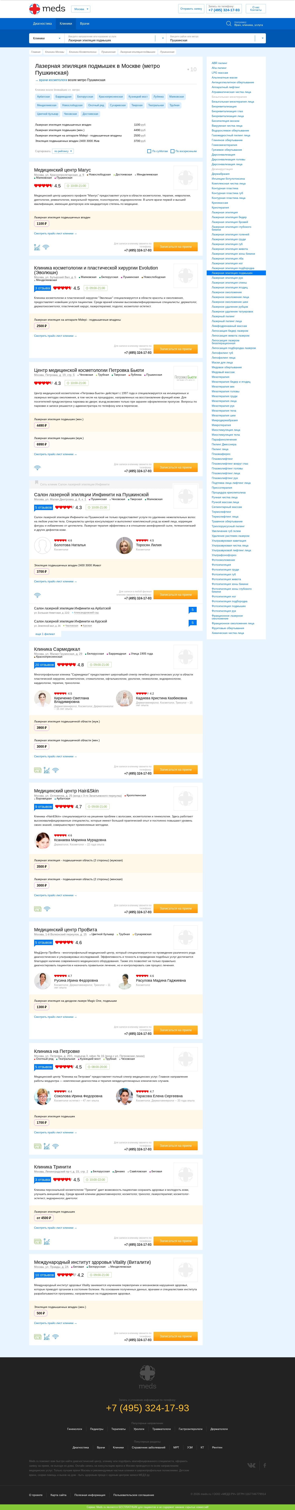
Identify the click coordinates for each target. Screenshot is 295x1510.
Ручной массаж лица (225, 502)
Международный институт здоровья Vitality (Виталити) (92, 1262)
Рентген (217, 1447)
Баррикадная (63, 96)
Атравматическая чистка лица (231, 92)
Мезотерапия (220, 376)
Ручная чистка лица (225, 497)
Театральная (156, 105)
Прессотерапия (222, 487)
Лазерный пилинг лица (227, 321)
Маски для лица (222, 362)
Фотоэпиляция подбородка (229, 601)
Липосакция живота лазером (230, 335)
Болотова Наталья (70, 545)
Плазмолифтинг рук (225, 478)
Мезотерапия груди (224, 396)
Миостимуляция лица (226, 429)
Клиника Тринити (52, 1166)
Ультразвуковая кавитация (229, 540)
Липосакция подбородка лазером (234, 348)
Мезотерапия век (223, 386)
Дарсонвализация (223, 154)
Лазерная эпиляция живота (230, 248)
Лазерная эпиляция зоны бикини (233, 253)
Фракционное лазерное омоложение (227, 617)
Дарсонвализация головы (228, 159)
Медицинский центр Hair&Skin (66, 790)
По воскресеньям (186, 151)
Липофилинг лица (223, 357)
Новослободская (72, 105)
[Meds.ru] (147, 1377)
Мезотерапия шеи (224, 415)
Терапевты (118, 1429)
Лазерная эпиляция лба (227, 258)
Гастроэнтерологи (190, 1429)
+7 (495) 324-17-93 (224, 8)
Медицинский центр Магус (62, 170)
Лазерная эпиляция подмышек (232, 273)
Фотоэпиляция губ (224, 574)
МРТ (176, 1447)
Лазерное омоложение (227, 292)
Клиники (66, 23)
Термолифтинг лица (225, 516)
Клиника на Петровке (57, 1051)
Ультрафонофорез (224, 555)
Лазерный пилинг (223, 316)
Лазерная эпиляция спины (229, 282)
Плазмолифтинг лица (226, 473)
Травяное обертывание (227, 521)
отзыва (42, 288)
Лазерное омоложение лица (230, 297)
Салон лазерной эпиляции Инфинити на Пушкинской (91, 494)
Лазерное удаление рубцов (230, 306)
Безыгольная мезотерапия (229, 96)
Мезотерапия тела (224, 410)
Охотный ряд (96, 105)
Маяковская (176, 96)
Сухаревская (118, 105)
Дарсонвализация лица (227, 164)
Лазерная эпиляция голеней (230, 234)
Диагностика (42, 23)
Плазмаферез (221, 454)
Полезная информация (89, 1495)
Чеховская (70, 113)
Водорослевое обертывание (230, 130)
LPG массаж (220, 72)
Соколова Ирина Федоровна (78, 1096)
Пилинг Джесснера (224, 444)
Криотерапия (220, 207)
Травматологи (161, 1429)
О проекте (36, 1495)
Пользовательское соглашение (133, 1495)
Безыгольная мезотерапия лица (233, 101)
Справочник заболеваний (148, 1447)
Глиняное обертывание (227, 140)
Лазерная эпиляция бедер (229, 217)
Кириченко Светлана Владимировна (71, 700)
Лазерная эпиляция (225, 212)
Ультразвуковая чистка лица (230, 545)
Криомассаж (220, 202)
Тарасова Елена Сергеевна (159, 1096)
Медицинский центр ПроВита (65, 929)
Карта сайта (58, 1495)
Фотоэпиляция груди (225, 569)
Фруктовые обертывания (228, 628)
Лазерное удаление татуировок (232, 311)
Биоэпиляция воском (225, 120)
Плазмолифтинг (222, 458)
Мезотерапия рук (223, 405)
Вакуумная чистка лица (227, 125)
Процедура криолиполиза (229, 492)
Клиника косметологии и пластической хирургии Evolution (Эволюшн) (96, 270)
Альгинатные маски (224, 77)
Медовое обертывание (227, 367)
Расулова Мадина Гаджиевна (161, 980)
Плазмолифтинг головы (227, 468)
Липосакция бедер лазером (230, 330)
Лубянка (159, 96)
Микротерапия (221, 425)
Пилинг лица (220, 449)
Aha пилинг (219, 67)
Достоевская (90, 113)
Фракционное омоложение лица (233, 623)
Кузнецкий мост (138, 96)
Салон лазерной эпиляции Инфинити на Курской (70, 621)
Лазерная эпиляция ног (227, 263)
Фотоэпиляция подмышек (229, 606)
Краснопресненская (111, 96)
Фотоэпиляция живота (226, 579)
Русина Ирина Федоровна (76, 980)
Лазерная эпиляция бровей (230, 222)
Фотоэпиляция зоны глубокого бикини (232, 590)
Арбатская (43, 96)
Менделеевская (46, 105)
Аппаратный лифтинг (226, 87)
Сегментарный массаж (227, 506)
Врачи (84, 23)
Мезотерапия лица (224, 401)
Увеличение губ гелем (226, 531)
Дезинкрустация (222, 169)
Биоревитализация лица (228, 116)
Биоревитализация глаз (227, 111)
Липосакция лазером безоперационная (225, 342)
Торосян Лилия (149, 545)
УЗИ (190, 1447)
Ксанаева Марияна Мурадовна (80, 840)
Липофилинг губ (222, 352)
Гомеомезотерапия (224, 144)
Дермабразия (221, 173)
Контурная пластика (225, 188)
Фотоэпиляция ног (224, 596)
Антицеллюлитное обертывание (233, 82)
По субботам (160, 151)
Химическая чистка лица (228, 633)
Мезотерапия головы (225, 391)
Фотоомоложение (223, 559)
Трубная (174, 105)
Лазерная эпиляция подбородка (233, 268)
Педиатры (96, 1429)
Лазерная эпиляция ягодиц (230, 287)
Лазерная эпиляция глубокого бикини (231, 228)
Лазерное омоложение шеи (230, 301)
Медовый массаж (223, 372)
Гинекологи (74, 1429)
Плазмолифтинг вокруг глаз (230, 463)
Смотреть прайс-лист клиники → (55, 233)
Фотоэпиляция (221, 564)
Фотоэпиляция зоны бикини (230, 584)
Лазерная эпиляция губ (227, 244)
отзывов (43, 507)
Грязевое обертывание (227, 149)
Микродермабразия (225, 420)
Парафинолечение (224, 439)
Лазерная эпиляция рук (227, 277)
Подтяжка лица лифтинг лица (231, 482)
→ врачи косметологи (51, 80)
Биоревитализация (224, 106)
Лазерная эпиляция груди (229, 239)
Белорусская (85, 96)
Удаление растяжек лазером (230, 535)
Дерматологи (219, 1429)
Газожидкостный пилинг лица (231, 135)
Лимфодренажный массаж (229, 325)
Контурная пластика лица (228, 197)
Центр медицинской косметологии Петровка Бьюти (89, 370)
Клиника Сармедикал (57, 649)
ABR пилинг (219, 63)
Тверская (136, 105)
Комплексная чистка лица (229, 183)
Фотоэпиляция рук (224, 610)
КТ (202, 1447)
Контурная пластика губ (227, 193)
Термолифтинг (221, 511)
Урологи (139, 1429)
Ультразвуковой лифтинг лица (231, 550)
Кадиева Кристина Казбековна (161, 698)
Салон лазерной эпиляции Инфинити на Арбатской (72, 608)
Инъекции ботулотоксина (228, 178)
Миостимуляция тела (226, 434)
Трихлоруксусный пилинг (228, 526)
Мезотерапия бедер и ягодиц (231, 381)
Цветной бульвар (47, 113)
